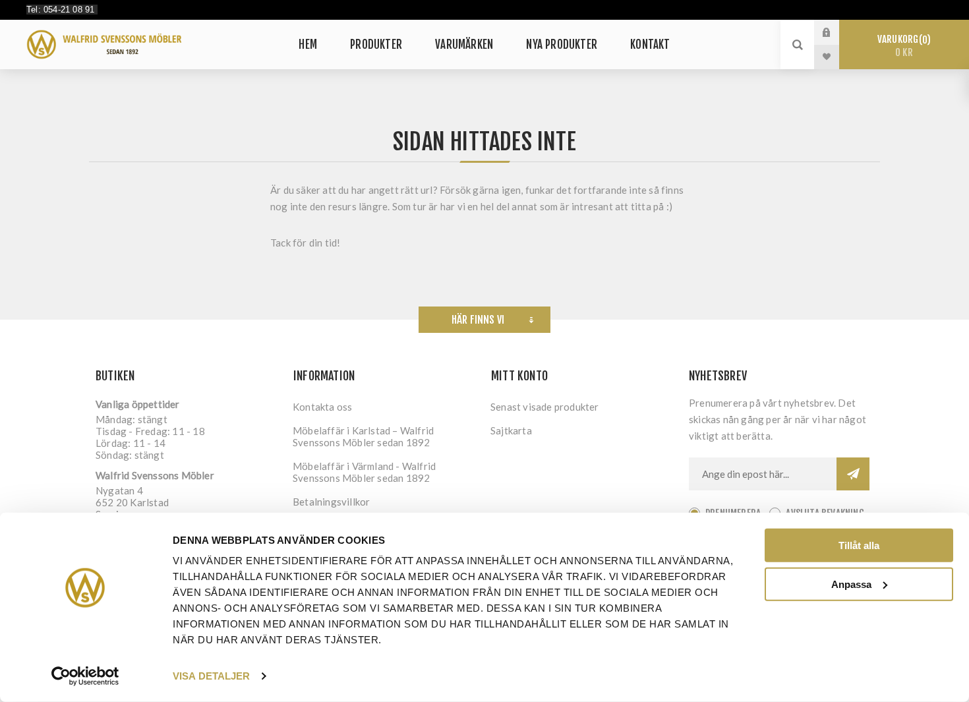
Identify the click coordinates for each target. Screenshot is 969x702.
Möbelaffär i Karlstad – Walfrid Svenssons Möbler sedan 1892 (363, 436)
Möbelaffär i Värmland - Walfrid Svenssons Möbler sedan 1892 (364, 472)
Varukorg (902, 46)
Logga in (836, 32)
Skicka (853, 473)
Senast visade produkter (544, 407)
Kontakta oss (322, 407)
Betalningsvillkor (331, 502)
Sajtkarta (511, 430)
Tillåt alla (858, 545)
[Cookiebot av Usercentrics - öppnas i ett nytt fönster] (85, 676)
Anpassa (851, 583)
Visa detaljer (211, 676)
